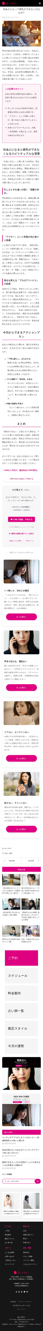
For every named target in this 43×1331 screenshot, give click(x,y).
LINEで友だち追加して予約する (21, 479)
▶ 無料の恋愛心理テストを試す (21, 533)
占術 (24, 1231)
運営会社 (26, 1252)
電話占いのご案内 (15, 541)
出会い (6, 853)
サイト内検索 (7, 1174)
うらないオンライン (30, 1264)
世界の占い (27, 1242)
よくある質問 (9, 1252)
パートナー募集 (28, 1260)
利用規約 (13, 1302)
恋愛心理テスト (28, 1235)
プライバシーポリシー (25, 1302)
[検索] (38, 1181)
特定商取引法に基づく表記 (21, 1305)
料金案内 (8, 1235)
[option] (11, 1203)
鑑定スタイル (9, 1238)
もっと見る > (21, 617)
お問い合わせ (9, 1256)
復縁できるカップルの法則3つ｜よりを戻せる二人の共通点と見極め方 (21, 1163)
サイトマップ (9, 1264)
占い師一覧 (9, 1242)
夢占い (25, 1238)
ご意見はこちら (10, 1260)
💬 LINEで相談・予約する (21, 519)
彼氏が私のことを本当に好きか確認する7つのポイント (31, 1214)
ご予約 (7, 1231)
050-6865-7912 (23, 1322)
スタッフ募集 (27, 1256)
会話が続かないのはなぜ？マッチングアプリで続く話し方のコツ (20, 1151)
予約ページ (30, 541)
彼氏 (10, 853)
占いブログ (15, 17)
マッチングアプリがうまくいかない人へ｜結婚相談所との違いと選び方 (20, 1139)
